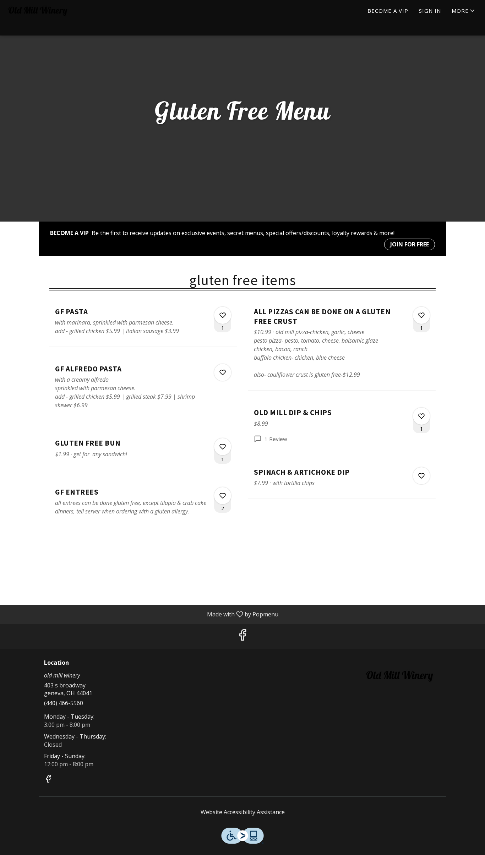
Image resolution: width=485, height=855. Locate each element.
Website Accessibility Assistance (243, 812)
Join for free (409, 244)
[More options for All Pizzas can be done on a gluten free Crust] (421, 315)
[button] (463, 11)
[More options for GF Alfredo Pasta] (222, 372)
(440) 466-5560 (63, 703)
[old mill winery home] (38, 11)
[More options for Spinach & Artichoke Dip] (421, 475)
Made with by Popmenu (141, 614)
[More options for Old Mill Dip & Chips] (421, 416)
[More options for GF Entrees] (222, 495)
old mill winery (399, 676)
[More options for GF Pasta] (222, 315)
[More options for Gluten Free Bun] (222, 446)
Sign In (430, 10)
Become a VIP (387, 10)
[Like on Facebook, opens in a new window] (242, 636)
